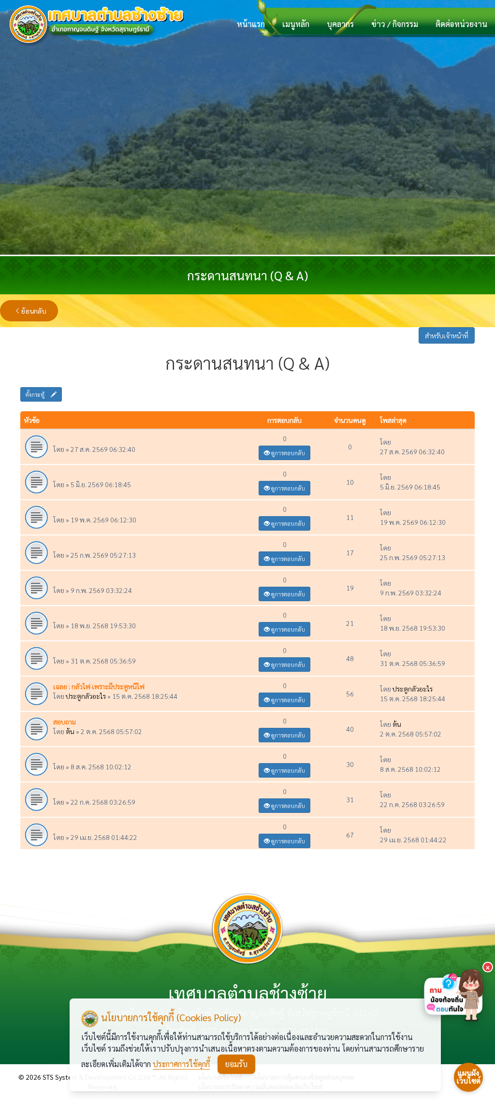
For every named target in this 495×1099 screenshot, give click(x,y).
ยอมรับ (236, 1064)
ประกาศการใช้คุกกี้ (181, 1064)
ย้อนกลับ (33, 310)
